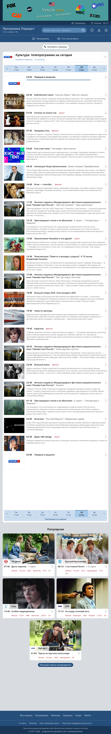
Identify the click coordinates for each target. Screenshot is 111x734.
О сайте (22, 723)
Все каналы (26, 715)
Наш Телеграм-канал (49, 723)
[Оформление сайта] (92, 30)
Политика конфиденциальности (77, 723)
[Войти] (99, 30)
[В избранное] (105, 77)
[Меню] (106, 30)
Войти (87, 715)
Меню (105, 57)
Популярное (41, 715)
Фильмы (55, 715)
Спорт (78, 715)
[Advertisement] (55, 490)
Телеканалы (42, 38)
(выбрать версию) (24, 59)
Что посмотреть (70, 38)
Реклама (33, 723)
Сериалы (68, 715)
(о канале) (40, 59)
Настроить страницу (57, 46)
